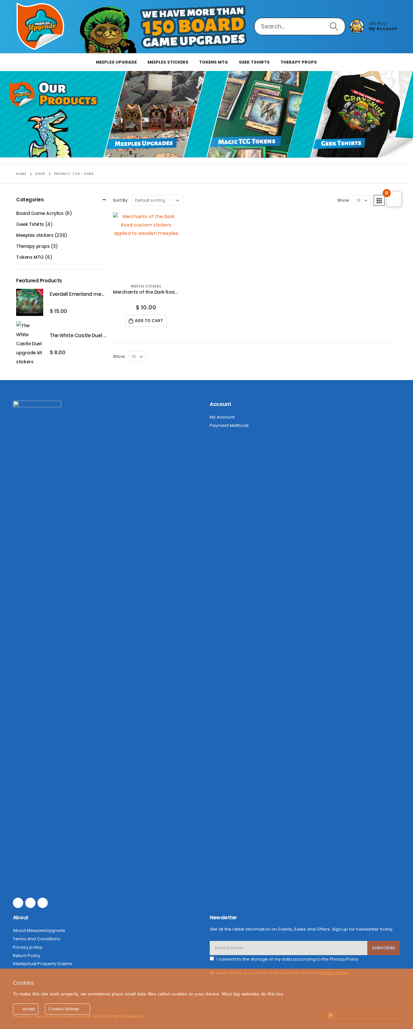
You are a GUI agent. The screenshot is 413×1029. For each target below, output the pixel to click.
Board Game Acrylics (40, 213)
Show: (343, 200)
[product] (146, 245)
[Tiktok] (42, 903)
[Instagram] (30, 903)
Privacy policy (28, 947)
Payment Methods (229, 425)
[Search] (334, 26)
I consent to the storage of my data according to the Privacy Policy (287, 959)
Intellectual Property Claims (42, 964)
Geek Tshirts (254, 62)
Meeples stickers (167, 62)
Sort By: (121, 200)
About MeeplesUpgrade (39, 930)
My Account (222, 417)
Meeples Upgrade (116, 62)
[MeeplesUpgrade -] (40, 26)
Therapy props (298, 62)
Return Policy (27, 956)
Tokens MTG (213, 62)
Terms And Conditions (36, 939)
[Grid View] (379, 200)
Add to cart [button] (149, 320)
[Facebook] (18, 903)
